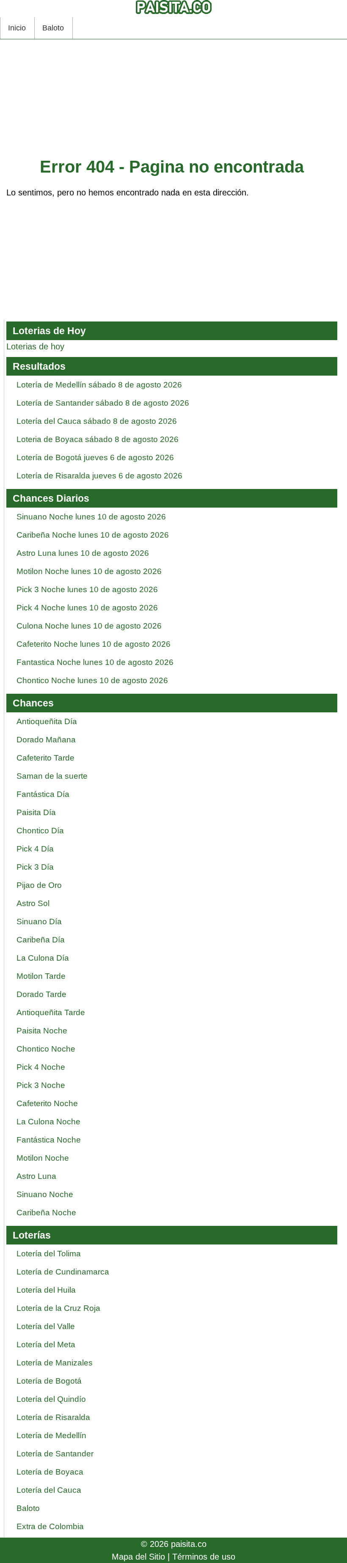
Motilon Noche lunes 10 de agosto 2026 (89, 571)
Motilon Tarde (41, 976)
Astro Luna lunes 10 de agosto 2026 (83, 553)
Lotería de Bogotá (49, 1380)
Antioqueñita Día (47, 721)
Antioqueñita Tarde (51, 1012)
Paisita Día (36, 812)
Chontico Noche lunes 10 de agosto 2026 (92, 680)
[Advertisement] (171, 100)
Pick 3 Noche (41, 1085)
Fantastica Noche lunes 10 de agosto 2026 (95, 662)
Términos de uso (203, 1556)
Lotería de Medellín (51, 1435)
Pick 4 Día (35, 848)
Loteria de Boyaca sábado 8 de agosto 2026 (98, 439)
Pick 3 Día (35, 867)
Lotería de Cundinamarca (63, 1271)
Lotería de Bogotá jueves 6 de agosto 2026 (95, 457)
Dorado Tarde (41, 994)
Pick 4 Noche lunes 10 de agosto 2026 (87, 607)
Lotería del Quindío (51, 1399)
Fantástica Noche (49, 1139)
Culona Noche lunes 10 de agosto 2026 (89, 625)
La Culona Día (43, 957)
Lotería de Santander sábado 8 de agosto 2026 (103, 402)
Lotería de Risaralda (53, 1417)
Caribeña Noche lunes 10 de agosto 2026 (93, 534)
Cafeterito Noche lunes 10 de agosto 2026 (94, 644)
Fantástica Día (43, 794)
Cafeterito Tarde (45, 757)
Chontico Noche (46, 1048)
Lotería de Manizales (55, 1362)
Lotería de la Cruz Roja (58, 1308)
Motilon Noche (43, 1158)
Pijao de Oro (39, 885)
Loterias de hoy (35, 346)
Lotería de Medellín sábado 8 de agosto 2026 (99, 384)
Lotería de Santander (55, 1453)
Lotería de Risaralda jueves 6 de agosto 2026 (99, 475)
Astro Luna (36, 1176)
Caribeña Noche (46, 1212)
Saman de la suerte (52, 776)
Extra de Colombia (50, 1526)
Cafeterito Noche (47, 1103)
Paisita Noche (42, 1030)
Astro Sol (33, 903)
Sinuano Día (39, 921)
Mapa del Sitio (138, 1556)
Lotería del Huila (46, 1290)
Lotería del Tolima (49, 1253)
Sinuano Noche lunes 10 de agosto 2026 (91, 516)
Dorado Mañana (46, 739)
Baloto (53, 28)
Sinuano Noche (45, 1194)
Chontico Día (40, 830)
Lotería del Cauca (49, 1490)
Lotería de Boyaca (50, 1471)
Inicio (17, 28)
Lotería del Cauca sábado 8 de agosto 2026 (97, 421)
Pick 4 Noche (41, 1067)
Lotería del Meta (46, 1344)
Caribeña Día (41, 939)
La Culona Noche (48, 1121)
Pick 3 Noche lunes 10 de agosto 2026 (87, 589)
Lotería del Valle (46, 1326)
